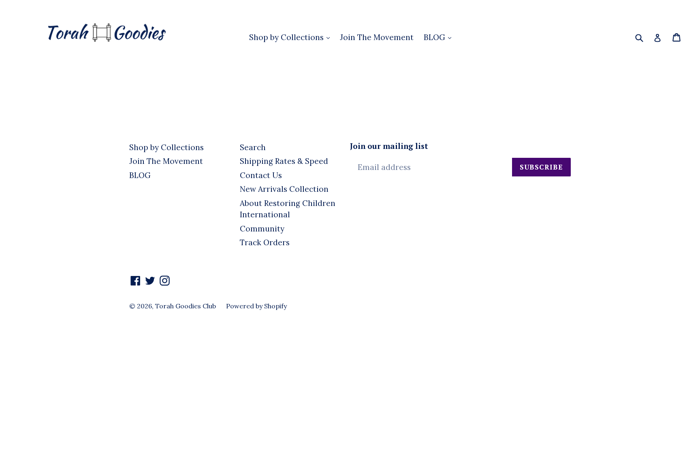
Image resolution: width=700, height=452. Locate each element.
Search (253, 147)
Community (262, 228)
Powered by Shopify (256, 306)
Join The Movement (377, 37)
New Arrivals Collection (284, 189)
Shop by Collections (287, 37)
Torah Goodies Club (185, 306)
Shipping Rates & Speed (284, 161)
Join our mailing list (389, 146)
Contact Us (261, 175)
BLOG (435, 37)
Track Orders (265, 242)
